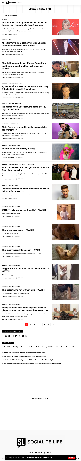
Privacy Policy (34, 458)
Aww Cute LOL (6, 39)
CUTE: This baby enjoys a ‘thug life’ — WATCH (24, 210)
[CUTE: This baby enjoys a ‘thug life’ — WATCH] (65, 212)
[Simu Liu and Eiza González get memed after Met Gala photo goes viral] (65, 172)
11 (48, 324)
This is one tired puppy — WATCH (18, 230)
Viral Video (16, 206)
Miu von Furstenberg (8, 34)
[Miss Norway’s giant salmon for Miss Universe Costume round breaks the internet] (65, 47)
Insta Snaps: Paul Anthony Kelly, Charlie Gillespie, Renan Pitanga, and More (24, 356)
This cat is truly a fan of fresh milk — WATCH (23, 290)
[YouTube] (9, 336)
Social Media (31, 164)
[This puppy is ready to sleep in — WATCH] (65, 252)
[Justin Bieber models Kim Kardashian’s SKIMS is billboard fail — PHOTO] (65, 192)
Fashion (22, 164)
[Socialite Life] (13, 2)
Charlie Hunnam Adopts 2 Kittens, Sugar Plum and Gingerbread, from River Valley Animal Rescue (24, 66)
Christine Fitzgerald (8, 157)
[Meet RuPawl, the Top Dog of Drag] (65, 152)
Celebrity (5, 19)
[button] (71, 458)
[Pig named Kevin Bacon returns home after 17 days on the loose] (65, 111)
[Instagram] (13, 336)
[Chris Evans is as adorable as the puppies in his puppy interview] (65, 131)
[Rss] (26, 336)
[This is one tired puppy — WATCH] (65, 232)
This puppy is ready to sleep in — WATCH (21, 250)
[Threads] (19, 336)
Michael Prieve (6, 216)
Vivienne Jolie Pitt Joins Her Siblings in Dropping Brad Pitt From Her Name (24, 352)
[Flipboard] (16, 336)
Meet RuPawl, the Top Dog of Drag (18, 148)
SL (21, 83)
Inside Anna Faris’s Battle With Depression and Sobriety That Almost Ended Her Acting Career (29, 360)
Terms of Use (47, 458)
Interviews (16, 145)
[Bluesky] (23, 336)
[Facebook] (3, 336)
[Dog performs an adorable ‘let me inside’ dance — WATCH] (65, 272)
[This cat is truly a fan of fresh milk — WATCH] (65, 292)
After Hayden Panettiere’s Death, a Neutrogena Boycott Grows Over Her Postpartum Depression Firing (32, 363)
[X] (6, 336)
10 (44, 324)
